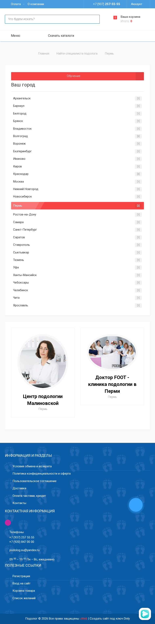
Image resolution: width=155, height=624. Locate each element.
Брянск (18, 121)
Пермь (17, 205)
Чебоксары (21, 282)
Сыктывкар (21, 252)
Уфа (16, 267)
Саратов (19, 237)
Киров (17, 166)
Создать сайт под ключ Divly (110, 618)
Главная (43, 53)
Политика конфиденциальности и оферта (42, 473)
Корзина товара (24, 590)
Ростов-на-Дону (24, 214)
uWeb (83, 618)
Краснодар (20, 174)
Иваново (19, 159)
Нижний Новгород (25, 189)
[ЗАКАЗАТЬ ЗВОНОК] (135, 505)
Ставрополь (21, 245)
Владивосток (22, 128)
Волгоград (20, 136)
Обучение (73, 76)
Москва (18, 181)
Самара (18, 222)
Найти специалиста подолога (77, 53)
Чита (16, 297)
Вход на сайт (21, 583)
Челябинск (20, 290)
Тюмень (18, 260)
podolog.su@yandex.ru (24, 550)
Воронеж (19, 143)
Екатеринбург (22, 151)
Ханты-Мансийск (25, 275)
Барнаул (18, 106)
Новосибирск (22, 196)
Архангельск (22, 98)
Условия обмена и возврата (32, 466)
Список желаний (24, 598)
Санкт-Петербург (25, 229)
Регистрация (21, 576)
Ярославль (20, 305)
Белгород (19, 113)
